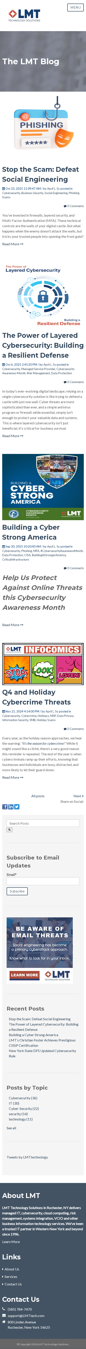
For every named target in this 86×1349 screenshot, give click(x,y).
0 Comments (75, 206)
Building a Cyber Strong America (33, 1035)
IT (14, 1103)
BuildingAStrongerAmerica (49, 555)
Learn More (11, 1241)
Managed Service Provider (38, 369)
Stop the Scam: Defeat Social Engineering (40, 1019)
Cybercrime (28, 716)
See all (11, 1128)
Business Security (32, 193)
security (18, 1114)
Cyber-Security (24, 1108)
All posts (38, 796)
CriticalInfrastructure (15, 559)
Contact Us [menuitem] (13, 1284)
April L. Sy (53, 188)
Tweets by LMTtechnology (27, 1157)
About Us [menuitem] (12, 1269)
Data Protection (61, 373)
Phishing (26, 551)
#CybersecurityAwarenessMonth (62, 551)
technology (21, 1119)
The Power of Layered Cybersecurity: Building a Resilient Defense (43, 345)
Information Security (15, 720)
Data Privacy (65, 716)
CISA (27, 555)
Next (77, 796)
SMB (33, 720)
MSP (53, 716)
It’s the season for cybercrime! (43, 743)
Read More (11, 244)
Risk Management (38, 373)
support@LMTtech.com (26, 1315)
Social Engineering (56, 193)
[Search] (9, 830)
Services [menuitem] (11, 1276)
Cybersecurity (11, 193)
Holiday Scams (46, 720)
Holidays (43, 716)
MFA (36, 551)
